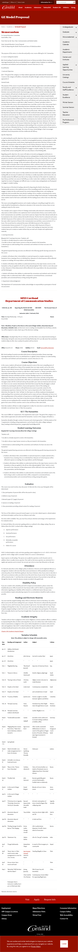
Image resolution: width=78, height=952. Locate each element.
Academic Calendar (66, 43)
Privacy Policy (36, 946)
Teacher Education (66, 113)
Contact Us (64, 918)
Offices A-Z (13, 2)
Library (4, 918)
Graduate (66, 32)
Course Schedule (68, 82)
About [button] (20, 7)
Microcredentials (68, 37)
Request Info (50, 899)
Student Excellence (66, 96)
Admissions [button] (37, 7)
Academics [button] (28, 7)
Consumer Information (68, 908)
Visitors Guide (21, 2)
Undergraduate (68, 27)
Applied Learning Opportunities (68, 67)
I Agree (64, 944)
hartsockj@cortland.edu (47, 348)
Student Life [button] (57, 7)
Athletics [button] (66, 7)
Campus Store (7, 915)
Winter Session (68, 102)
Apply (37, 899)
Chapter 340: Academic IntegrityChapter (12, 631)
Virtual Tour (37, 915)
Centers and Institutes (67, 58)
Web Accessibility (66, 915)
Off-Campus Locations (10, 911)
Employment (6, 908)
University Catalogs (66, 76)
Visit (27, 899)
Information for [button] (46, 2)
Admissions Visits (39, 911)
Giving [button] (73, 7)
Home (3, 27)
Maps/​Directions (39, 908)
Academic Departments (67, 50)
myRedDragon (5, 2)
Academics (10, 27)
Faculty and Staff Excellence (68, 88)
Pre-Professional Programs (68, 121)
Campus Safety (65, 911)
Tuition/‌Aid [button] (47, 7)
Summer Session (68, 107)
